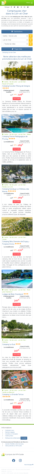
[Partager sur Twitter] (14, 7)
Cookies (23, 438)
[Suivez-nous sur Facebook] (13, 460)
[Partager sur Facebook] (11, 7)
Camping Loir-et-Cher (9, 52)
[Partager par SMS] (27, 7)
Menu (28, 3)
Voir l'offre (17, 98)
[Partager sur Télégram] (21, 7)
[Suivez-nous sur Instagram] (21, 461)
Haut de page (28, 464)
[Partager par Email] (24, 7)
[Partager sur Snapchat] (17, 7)
